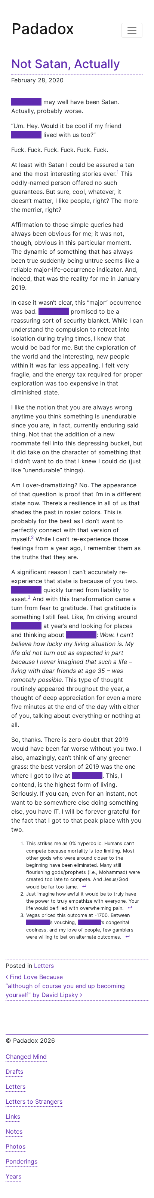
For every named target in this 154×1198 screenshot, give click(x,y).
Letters (44, 965)
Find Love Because (35, 977)
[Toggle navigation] (131, 30)
